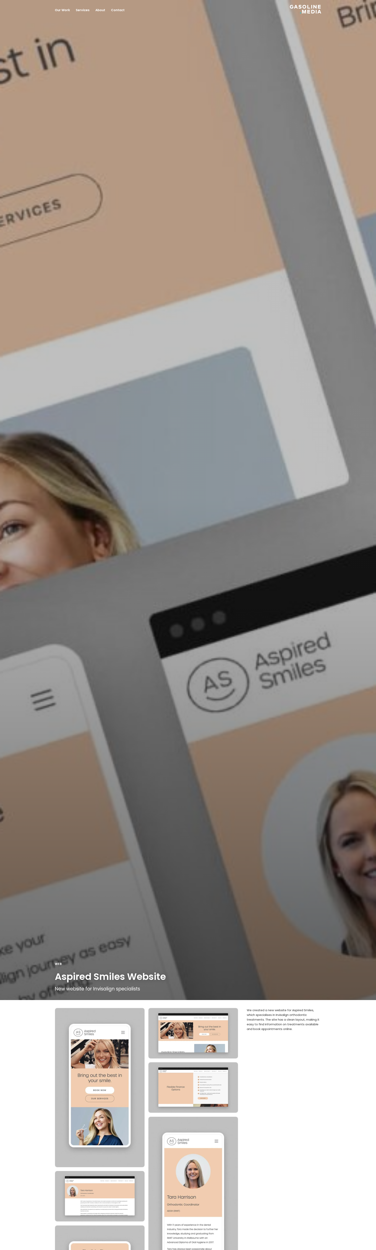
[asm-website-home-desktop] (193, 1033)
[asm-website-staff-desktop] (100, 1196)
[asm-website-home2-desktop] (193, 1087)
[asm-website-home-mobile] (100, 1087)
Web (58, 964)
